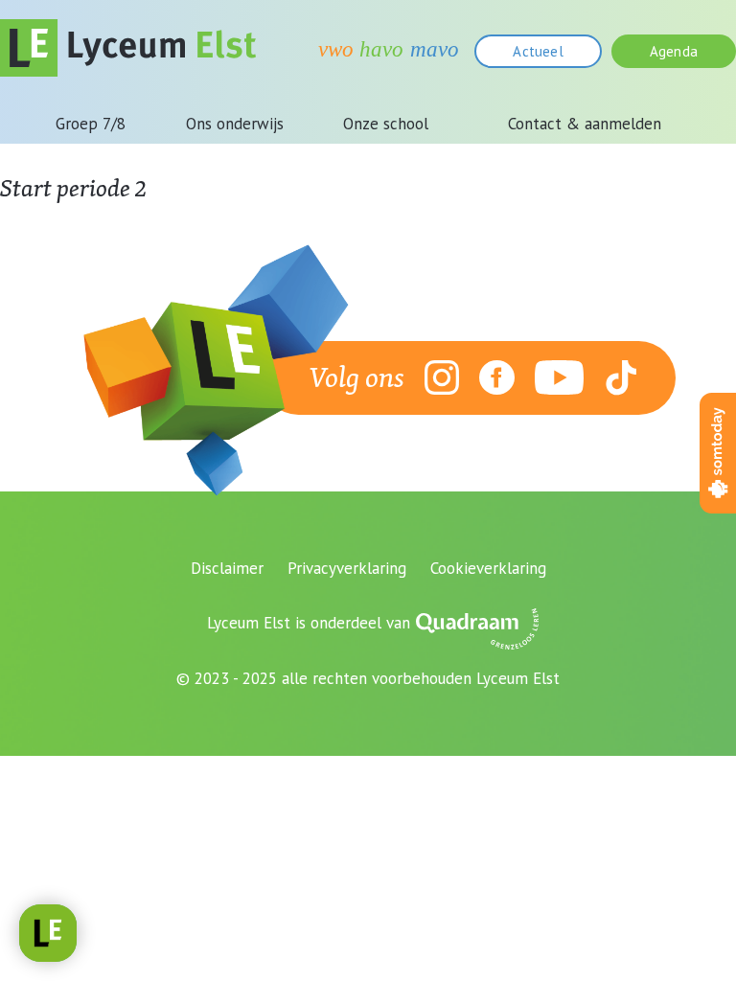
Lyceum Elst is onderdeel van (308, 622)
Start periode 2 (73, 188)
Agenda (674, 51)
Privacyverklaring (347, 568)
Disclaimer (227, 568)
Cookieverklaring (488, 568)
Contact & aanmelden (584, 123)
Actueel (538, 51)
